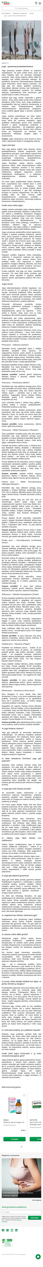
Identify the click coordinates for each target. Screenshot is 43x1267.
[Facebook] (3, 1231)
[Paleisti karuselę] (21, 1147)
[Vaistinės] (36, 3)
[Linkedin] (16, 1231)
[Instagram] (7, 1231)
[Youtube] (12, 1231)
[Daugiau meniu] (39, 3)
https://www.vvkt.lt (19, 1246)
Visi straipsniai (36, 1200)
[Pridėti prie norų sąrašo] (24, 1095)
